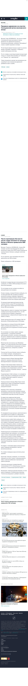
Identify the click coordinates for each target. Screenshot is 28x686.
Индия (24, 477)
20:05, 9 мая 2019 (4, 23)
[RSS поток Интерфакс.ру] (8, 654)
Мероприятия (11, 614)
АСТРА (2, 644)
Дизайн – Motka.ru (4, 663)
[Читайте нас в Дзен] (2, 654)
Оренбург (7, 147)
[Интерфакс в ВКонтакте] (6, 654)
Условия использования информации (8, 661)
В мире (3, 235)
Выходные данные (4, 662)
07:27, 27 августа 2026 (5, 236)
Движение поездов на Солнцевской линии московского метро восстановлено (13, 34)
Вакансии (21, 613)
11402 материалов (5, 606)
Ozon (3, 147)
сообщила (19, 121)
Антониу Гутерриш (6, 477)
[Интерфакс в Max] (10, 654)
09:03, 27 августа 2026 (5, 88)
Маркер (2, 643)
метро (7, 67)
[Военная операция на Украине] (14, 602)
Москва (3, 22)
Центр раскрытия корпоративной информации (9, 651)
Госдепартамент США (16, 477)
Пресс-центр (15, 613)
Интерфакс (14, 19)
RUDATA (2, 650)
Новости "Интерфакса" (5, 647)
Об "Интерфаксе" (9, 613)
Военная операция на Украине (9, 604)
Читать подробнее (13, 277)
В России (3, 87)
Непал (3, 480)
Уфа (12, 147)
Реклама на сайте (4, 614)
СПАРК (2, 639)
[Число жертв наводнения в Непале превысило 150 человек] (7, 272)
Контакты (3, 613)
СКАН (2, 648)
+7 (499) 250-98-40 (6, 632)
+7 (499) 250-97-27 (15, 632)
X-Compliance (3, 640)
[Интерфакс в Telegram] (4, 654)
